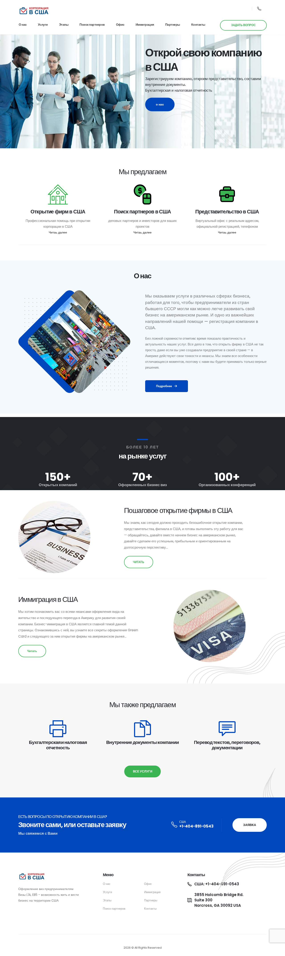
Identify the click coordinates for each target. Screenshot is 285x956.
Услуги (43, 24)
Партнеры (172, 24)
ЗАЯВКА (249, 825)
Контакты (198, 24)
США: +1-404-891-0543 (216, 884)
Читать (32, 651)
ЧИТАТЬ (138, 562)
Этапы (64, 24)
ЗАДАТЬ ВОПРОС (243, 25)
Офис (120, 24)
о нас (160, 104)
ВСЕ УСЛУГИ (142, 771)
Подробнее (164, 386)
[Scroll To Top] (277, 951)
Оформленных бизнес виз (142, 485)
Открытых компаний (58, 485)
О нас (23, 24)
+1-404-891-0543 (196, 826)
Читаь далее (58, 232)
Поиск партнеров (92, 24)
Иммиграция (145, 24)
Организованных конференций (227, 485)
